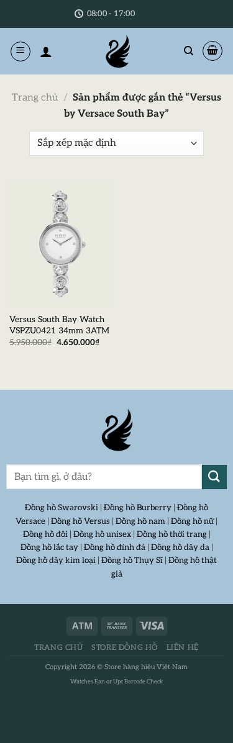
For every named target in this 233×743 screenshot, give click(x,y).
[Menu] (20, 51)
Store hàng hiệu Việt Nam (146, 667)
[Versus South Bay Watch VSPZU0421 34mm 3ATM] (60, 244)
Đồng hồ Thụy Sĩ (132, 560)
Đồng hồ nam (140, 521)
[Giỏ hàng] (212, 51)
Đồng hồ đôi (45, 534)
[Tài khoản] (46, 51)
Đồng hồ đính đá (114, 547)
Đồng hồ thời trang (172, 534)
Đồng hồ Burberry (137, 508)
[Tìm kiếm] (188, 51)
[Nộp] (214, 477)
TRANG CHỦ (58, 647)
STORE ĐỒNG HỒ (124, 647)
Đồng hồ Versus (80, 521)
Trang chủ (35, 98)
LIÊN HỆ (183, 647)
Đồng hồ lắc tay (49, 547)
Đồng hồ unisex (102, 534)
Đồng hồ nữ (192, 521)
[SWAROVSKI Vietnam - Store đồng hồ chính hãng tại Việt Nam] (117, 430)
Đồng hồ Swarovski (61, 508)
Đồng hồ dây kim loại (56, 560)
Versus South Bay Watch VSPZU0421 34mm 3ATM (59, 325)
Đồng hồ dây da (180, 547)
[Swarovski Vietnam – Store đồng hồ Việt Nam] (117, 51)
